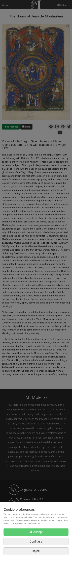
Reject (36, 551)
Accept (38, 532)
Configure (36, 541)
